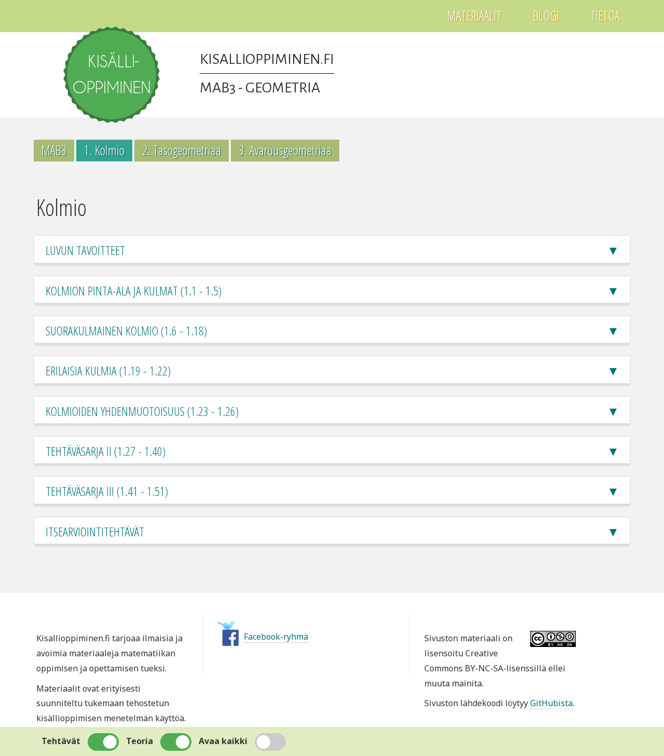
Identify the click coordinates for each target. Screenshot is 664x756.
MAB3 (54, 150)
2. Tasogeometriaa (181, 150)
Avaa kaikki (223, 741)
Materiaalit (474, 15)
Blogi (546, 15)
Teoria (139, 741)
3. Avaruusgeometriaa (285, 150)
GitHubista (551, 703)
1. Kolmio (104, 150)
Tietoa (605, 15)
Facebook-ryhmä (276, 636)
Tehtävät (61, 741)
